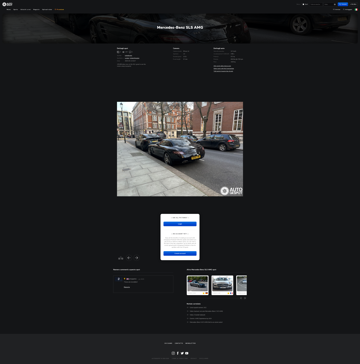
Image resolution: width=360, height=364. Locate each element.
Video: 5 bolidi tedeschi (197, 315)
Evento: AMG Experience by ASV (201, 319)
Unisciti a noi (26, 9)
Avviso (337, 9)
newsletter (191, 343)
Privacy (194, 358)
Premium (60, 9)
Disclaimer (203, 358)
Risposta (127, 287)
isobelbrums (128, 55)
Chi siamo (168, 343)
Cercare (344, 4)
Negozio (36, 9)
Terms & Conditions (180, 358)
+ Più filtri (353, 4)
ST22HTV (132, 279)
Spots (15, 9)
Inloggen (348, 9)
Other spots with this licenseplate (224, 68)
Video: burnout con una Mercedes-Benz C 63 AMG (206, 311)
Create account (180, 253)
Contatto (179, 343)
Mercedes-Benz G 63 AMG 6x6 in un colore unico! (206, 322)
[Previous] (241, 298)
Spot (306, 4)
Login (180, 224)
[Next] (245, 298)
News (298, 4)
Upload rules (47, 9)
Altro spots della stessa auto (222, 66)
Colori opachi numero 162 (198, 308)
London (127, 58)
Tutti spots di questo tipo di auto (223, 71)
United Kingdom (134, 58)
